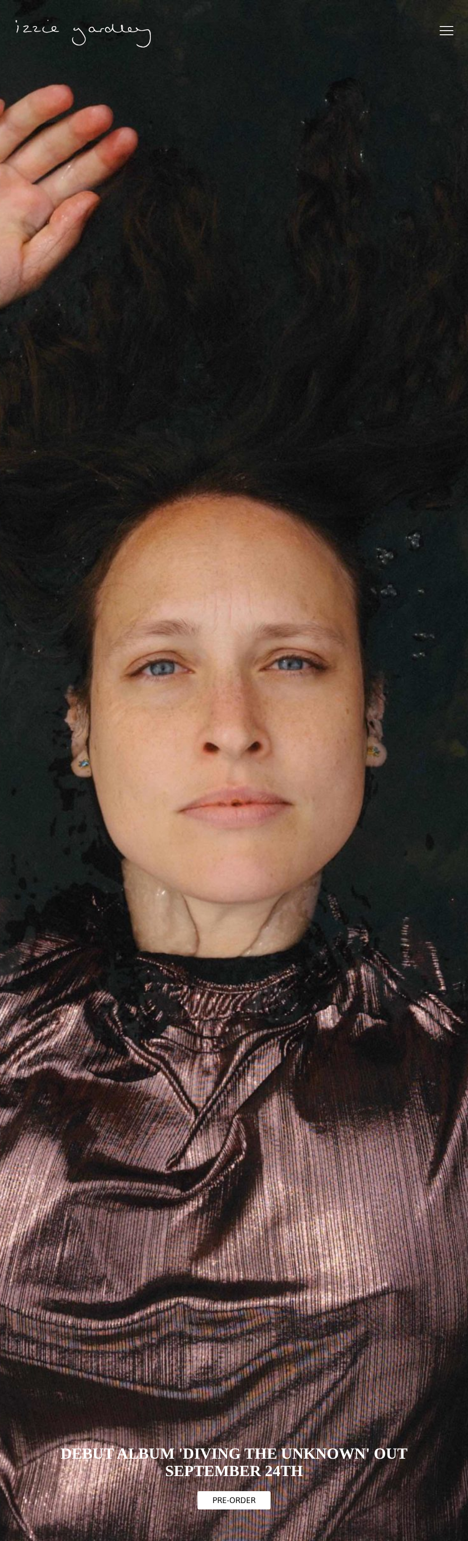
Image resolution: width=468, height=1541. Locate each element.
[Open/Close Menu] (446, 31)
